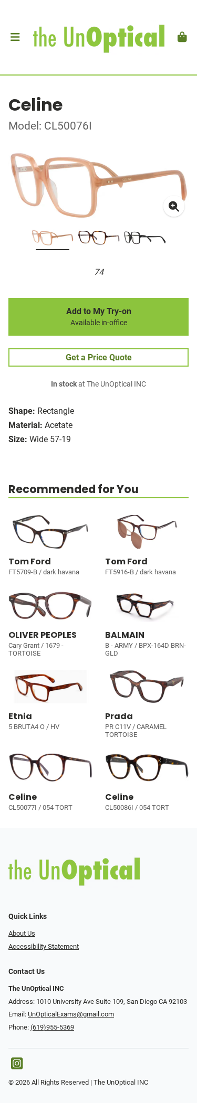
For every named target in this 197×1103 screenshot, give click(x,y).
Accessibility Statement (43, 946)
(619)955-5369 (52, 1027)
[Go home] (98, 37)
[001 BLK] (145, 239)
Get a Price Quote (99, 357)
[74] (53, 239)
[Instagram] (16, 1066)
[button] (15, 37)
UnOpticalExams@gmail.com (71, 1014)
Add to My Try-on (98, 316)
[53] (99, 239)
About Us (21, 933)
